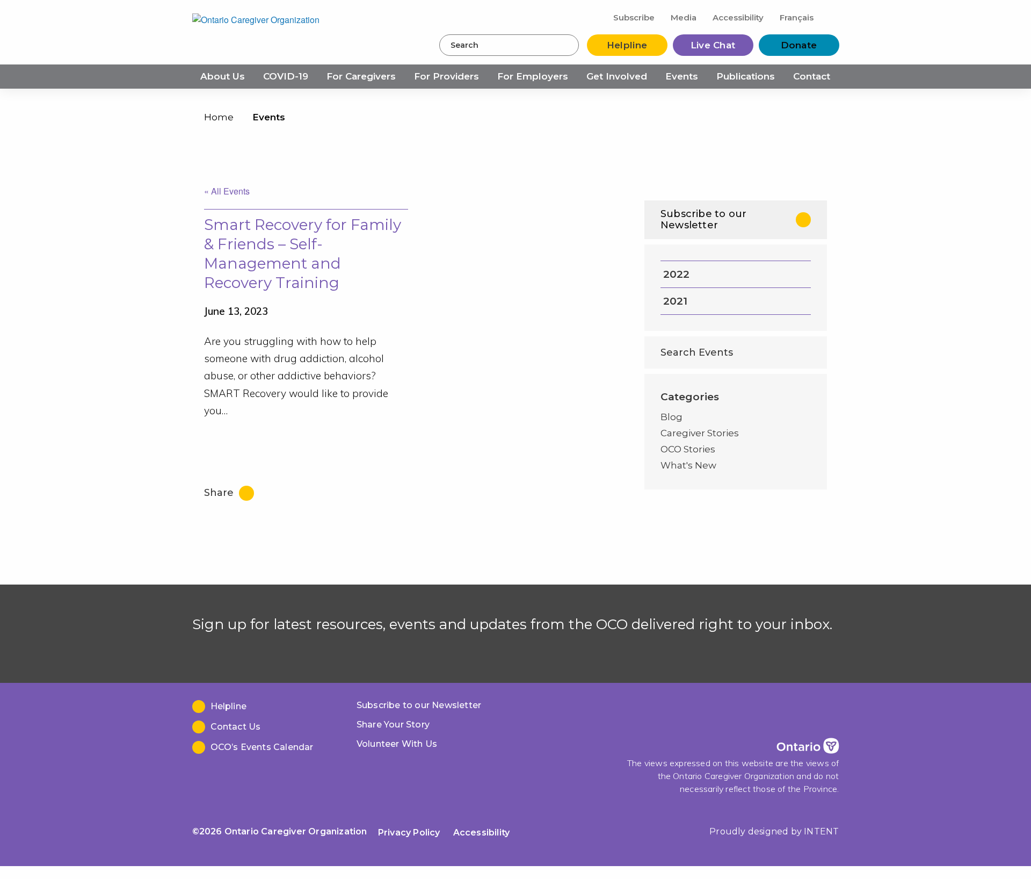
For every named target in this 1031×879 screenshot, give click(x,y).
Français (797, 17)
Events (681, 76)
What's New (688, 465)
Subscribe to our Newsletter (703, 219)
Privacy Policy (409, 832)
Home (219, 117)
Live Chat (713, 45)
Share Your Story (393, 724)
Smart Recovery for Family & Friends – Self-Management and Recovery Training (302, 253)
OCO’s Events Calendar (262, 747)
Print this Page (816, 119)
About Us (222, 76)
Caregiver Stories (699, 433)
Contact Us (235, 727)
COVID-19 (285, 76)
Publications (745, 76)
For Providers (446, 76)
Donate (799, 45)
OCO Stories (687, 449)
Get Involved (616, 76)
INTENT (821, 831)
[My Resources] (830, 17)
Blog (671, 417)
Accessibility (738, 17)
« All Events (227, 191)
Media (683, 17)
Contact (811, 76)
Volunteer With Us (397, 744)
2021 (675, 301)
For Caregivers (361, 76)
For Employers (532, 76)
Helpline (627, 45)
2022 (676, 274)
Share (220, 493)
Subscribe (634, 17)
